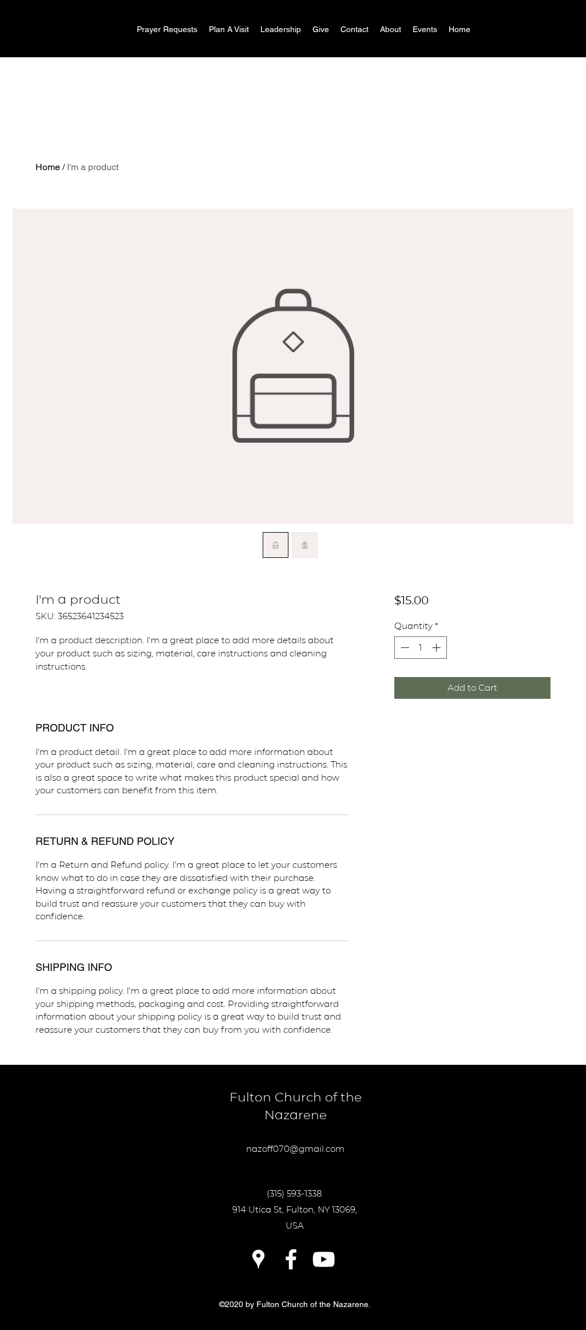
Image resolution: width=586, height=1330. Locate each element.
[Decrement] (403, 647)
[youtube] (323, 1259)
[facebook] (291, 1259)
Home (47, 167)
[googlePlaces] (258, 1259)
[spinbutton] (420, 647)
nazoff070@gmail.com (295, 1148)
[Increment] (437, 647)
